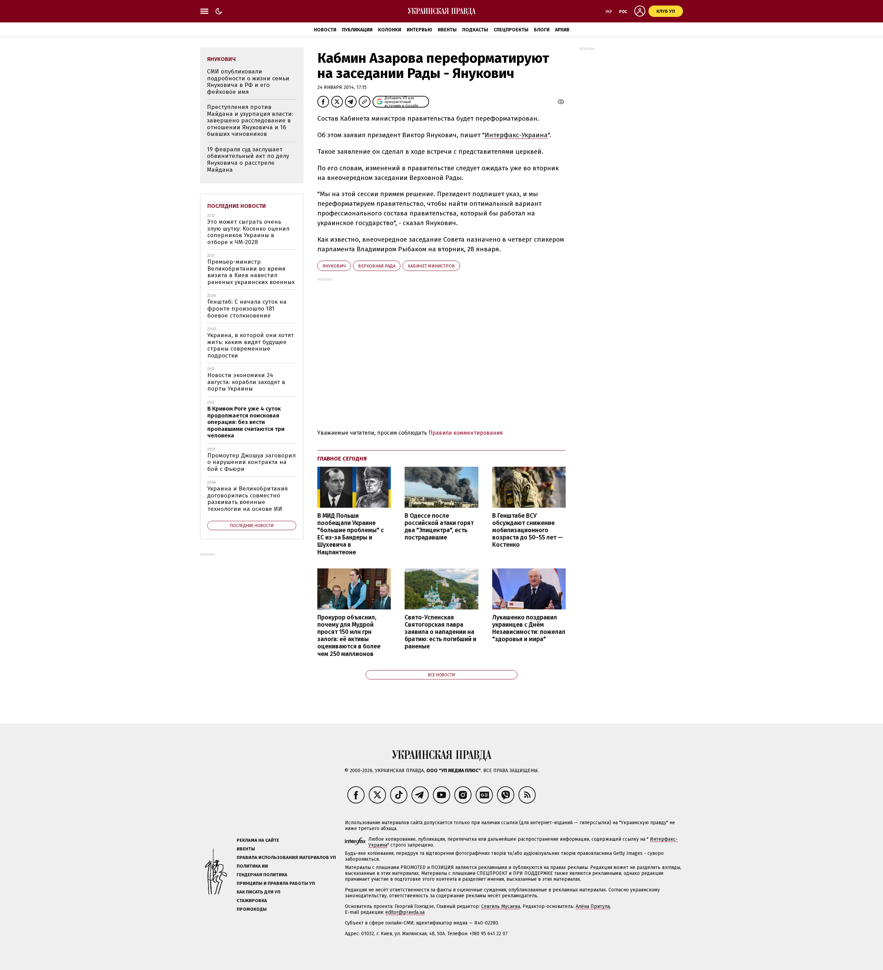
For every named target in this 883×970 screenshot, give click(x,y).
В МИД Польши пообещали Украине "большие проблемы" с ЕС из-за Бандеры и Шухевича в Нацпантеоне (350, 534)
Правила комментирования (465, 433)
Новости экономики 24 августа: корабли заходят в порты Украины (246, 382)
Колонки (389, 30)
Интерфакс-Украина (516, 135)
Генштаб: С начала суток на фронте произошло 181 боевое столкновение (247, 308)
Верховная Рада (376, 266)
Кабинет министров (431, 266)
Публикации (357, 30)
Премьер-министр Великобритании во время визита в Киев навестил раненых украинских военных (251, 272)
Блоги (541, 30)
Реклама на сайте (258, 840)
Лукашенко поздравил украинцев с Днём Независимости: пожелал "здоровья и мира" (528, 628)
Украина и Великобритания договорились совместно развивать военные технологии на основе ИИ (247, 499)
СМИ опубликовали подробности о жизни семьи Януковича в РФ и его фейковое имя (248, 81)
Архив (562, 30)
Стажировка (252, 900)
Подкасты (475, 30)
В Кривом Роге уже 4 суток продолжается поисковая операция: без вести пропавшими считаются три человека (246, 422)
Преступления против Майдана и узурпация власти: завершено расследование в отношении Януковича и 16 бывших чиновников (250, 120)
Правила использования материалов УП (286, 857)
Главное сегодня (342, 458)
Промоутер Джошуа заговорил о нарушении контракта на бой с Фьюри (251, 462)
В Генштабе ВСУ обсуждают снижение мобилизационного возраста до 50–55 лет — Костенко (527, 530)
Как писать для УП (258, 892)
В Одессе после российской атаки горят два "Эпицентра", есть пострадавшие (439, 526)
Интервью (419, 30)
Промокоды (252, 909)
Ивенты (447, 30)
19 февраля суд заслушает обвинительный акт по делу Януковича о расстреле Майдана (248, 159)
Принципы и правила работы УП (276, 883)
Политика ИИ (252, 866)
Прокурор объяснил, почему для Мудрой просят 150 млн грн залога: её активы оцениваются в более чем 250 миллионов (348, 636)
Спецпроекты (511, 30)
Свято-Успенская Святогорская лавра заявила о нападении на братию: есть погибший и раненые (440, 632)
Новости (325, 30)
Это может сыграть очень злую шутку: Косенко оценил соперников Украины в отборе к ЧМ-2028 (248, 232)
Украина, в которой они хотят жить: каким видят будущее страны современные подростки (250, 345)
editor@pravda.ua (405, 912)
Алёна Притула (593, 906)
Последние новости (236, 206)
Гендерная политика (262, 874)
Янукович (334, 266)
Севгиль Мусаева (500, 906)
